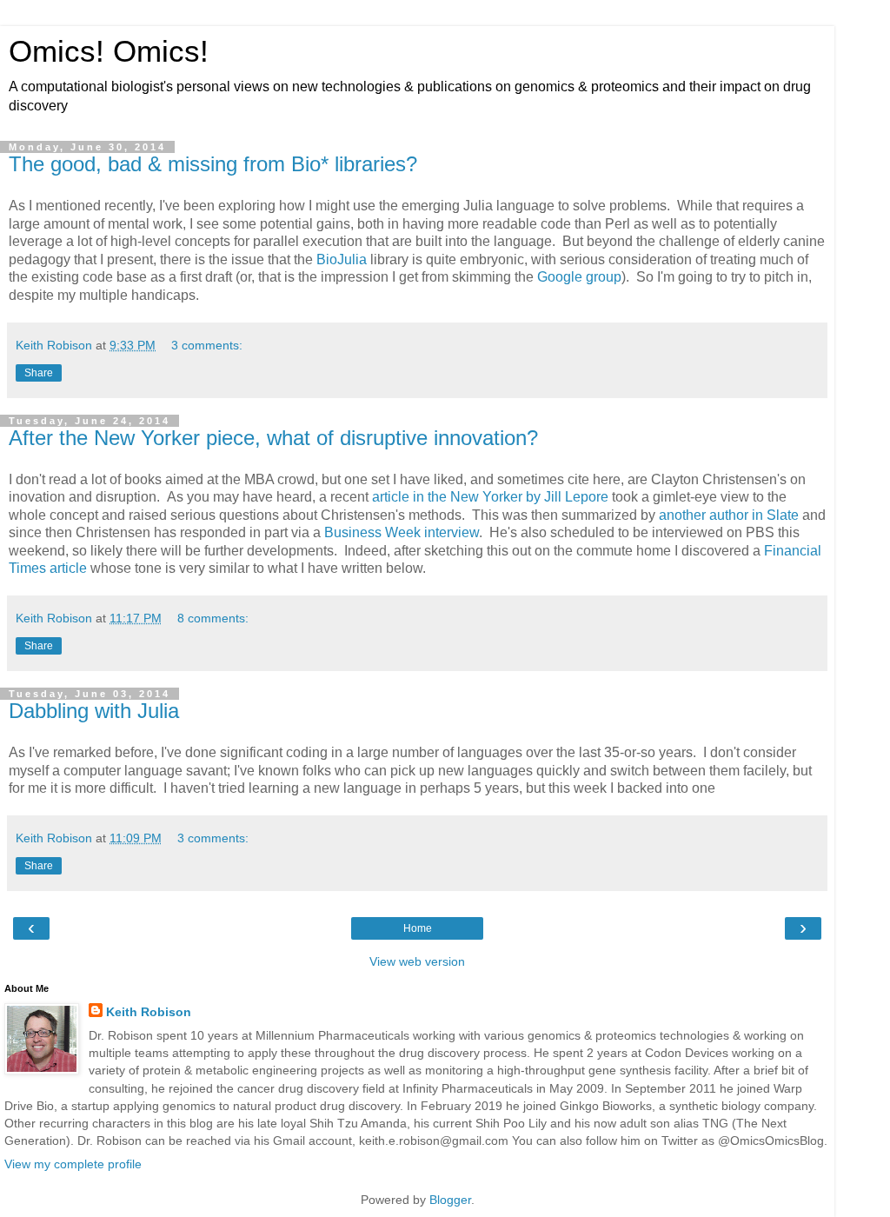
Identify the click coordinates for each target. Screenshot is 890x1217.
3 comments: (206, 345)
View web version (417, 961)
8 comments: (213, 618)
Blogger (450, 1200)
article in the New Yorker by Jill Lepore (490, 496)
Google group (579, 276)
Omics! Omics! (109, 51)
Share (38, 373)
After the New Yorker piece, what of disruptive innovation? (273, 437)
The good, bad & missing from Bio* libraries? (213, 164)
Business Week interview (401, 532)
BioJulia (341, 259)
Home (417, 928)
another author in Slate (729, 515)
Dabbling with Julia (94, 710)
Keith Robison (148, 1012)
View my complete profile (73, 1164)
